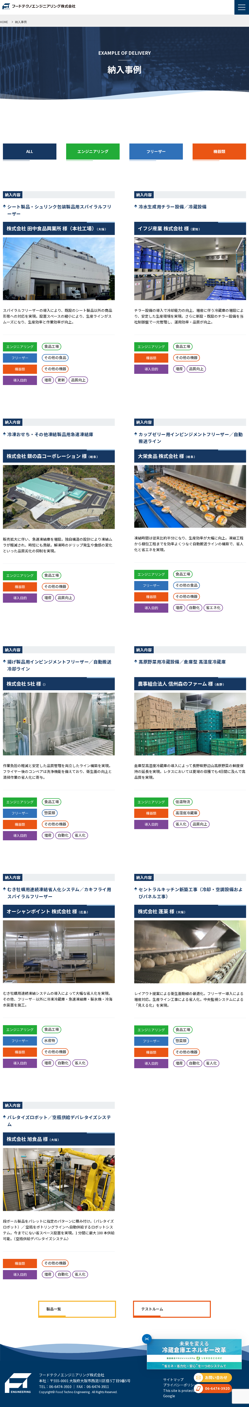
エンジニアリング (20, 346)
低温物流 (183, 801)
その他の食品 (55, 357)
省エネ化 (213, 607)
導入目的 (20, 380)
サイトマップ (173, 1379)
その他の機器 (55, 368)
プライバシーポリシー (180, 1384)
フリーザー (19, 357)
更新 (61, 379)
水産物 (49, 1040)
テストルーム (152, 1308)
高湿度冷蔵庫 (186, 812)
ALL (29, 151)
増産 (48, 379)
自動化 (194, 607)
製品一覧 (53, 1308)
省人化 (80, 835)
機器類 (20, 369)
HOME (4, 22)
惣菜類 (49, 812)
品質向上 (78, 379)
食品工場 (51, 346)
